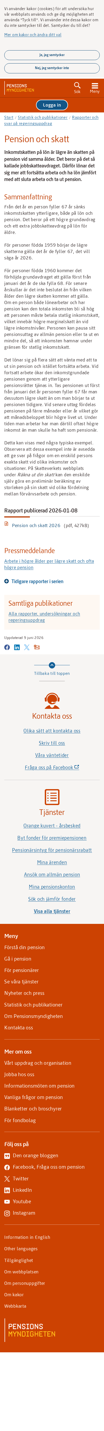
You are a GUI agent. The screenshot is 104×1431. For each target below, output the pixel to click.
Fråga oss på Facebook (61, 768)
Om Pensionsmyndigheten (33, 1016)
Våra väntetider (52, 755)
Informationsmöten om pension (39, 1085)
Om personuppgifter (24, 1283)
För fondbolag (20, 1120)
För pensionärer (21, 970)
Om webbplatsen (21, 1271)
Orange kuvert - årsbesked (52, 825)
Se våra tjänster (21, 981)
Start (9, 117)
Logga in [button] (52, 105)
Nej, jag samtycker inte (52, 68)
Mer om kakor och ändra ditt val (32, 34)
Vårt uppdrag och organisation (37, 1062)
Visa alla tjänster (52, 911)
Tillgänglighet (18, 1260)
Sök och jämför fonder (52, 899)
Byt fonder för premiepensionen (52, 838)
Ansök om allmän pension (52, 874)
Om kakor (14, 1294)
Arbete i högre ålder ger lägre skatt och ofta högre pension (49, 564)
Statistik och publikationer (42, 117)
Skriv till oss (52, 743)
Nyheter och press (24, 993)
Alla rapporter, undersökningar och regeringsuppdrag (44, 617)
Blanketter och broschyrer (33, 1108)
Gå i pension (17, 958)
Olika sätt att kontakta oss (51, 730)
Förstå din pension (24, 947)
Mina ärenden (52, 862)
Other (21, 1248)
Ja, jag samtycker (52, 55)
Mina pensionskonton (52, 886)
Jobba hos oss (19, 1074)
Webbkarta (15, 1306)
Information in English (27, 1237)
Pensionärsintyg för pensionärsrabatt (52, 850)
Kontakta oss (18, 1027)
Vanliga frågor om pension (33, 1097)
